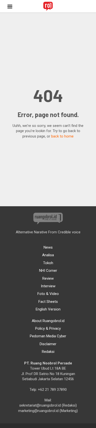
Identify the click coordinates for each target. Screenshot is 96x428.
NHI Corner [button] (48, 270)
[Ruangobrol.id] (48, 6)
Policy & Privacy (48, 328)
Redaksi (48, 351)
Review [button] (48, 278)
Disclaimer (48, 344)
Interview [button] (48, 286)
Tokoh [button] (48, 263)
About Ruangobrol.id (48, 321)
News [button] (48, 247)
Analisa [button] (48, 255)
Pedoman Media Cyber (48, 336)
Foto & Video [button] (48, 293)
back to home (62, 136)
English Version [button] (48, 309)
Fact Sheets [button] (48, 301)
